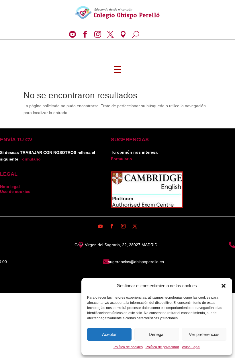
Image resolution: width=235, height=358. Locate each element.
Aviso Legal (191, 347)
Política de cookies (128, 347)
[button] (223, 286)
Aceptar (109, 334)
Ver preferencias (204, 334)
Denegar (157, 334)
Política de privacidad (162, 347)
